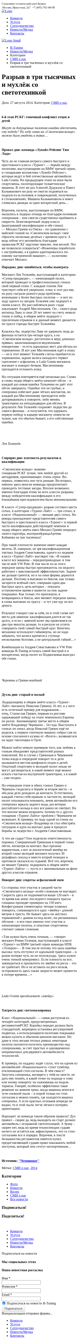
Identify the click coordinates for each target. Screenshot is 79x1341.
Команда (16, 18)
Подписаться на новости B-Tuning (31, 1303)
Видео (14, 1191)
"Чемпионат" (29, 1161)
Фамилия (9, 1286)
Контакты (17, 33)
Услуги (15, 22)
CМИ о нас (21, 1168)
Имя (6, 1278)
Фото (14, 1184)
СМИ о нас (18, 59)
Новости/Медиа (21, 29)
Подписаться (13, 1308)
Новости (16, 1188)
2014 (34, 1168)
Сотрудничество (22, 26)
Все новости (19, 1199)
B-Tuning (16, 47)
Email (7, 1294)
